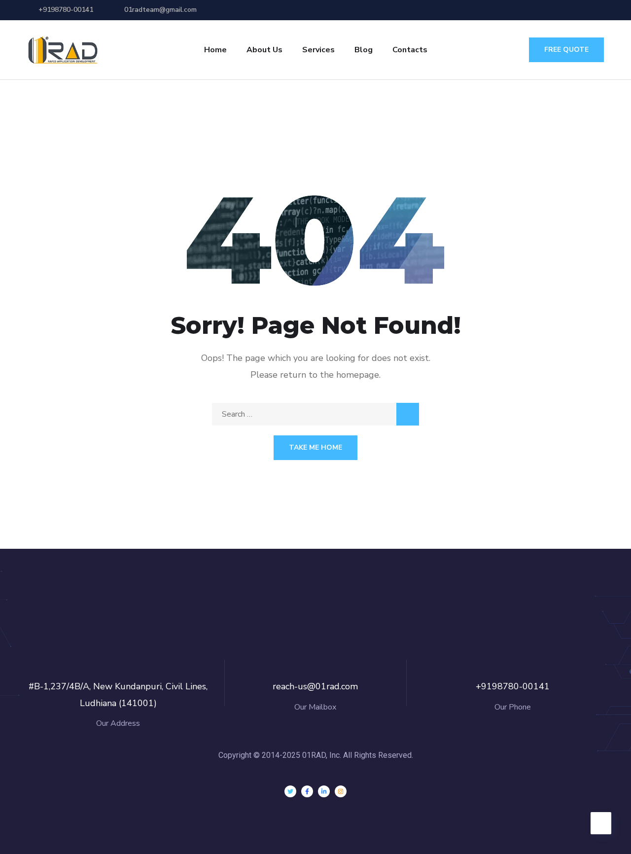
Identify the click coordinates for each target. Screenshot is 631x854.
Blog (363, 49)
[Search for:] (315, 414)
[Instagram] (341, 791)
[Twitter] (290, 791)
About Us (264, 49)
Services (318, 49)
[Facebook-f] (307, 791)
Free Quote (566, 49)
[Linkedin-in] (324, 791)
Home (215, 49)
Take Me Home (315, 447)
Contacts (409, 49)
